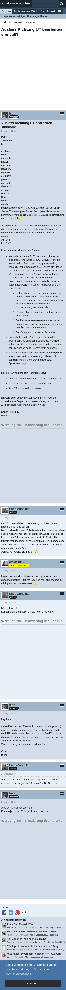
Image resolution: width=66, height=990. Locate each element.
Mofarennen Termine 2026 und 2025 (48, 942)
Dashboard (47, 11)
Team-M (10, 935)
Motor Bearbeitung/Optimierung (44, 935)
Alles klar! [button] (33, 983)
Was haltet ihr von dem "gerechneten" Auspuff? (34, 953)
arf (8, 957)
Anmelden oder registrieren (16, 3)
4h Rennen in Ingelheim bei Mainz (26, 939)
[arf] (3, 954)
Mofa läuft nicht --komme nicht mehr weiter (31, 931)
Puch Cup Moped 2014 (20, 924)
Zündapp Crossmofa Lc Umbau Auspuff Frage (33, 946)
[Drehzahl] (3, 947)
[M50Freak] (3, 925)
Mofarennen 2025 (25, 11)
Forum (6, 11)
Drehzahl (11, 949)
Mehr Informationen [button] (18, 974)
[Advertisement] (33, 72)
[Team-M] (3, 932)
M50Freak (11, 927)
